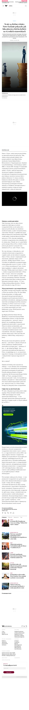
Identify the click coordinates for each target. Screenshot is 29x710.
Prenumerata (5, 643)
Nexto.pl (16, 643)
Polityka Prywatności (19, 631)
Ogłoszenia (4, 642)
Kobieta (14, 20)
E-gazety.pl (17, 642)
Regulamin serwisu (19, 634)
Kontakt (3, 632)
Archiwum (4, 644)
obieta (10, 6)
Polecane (10, 517)
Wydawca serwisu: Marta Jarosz (9, 654)
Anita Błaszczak (5, 150)
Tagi (21, 517)
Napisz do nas (5, 634)
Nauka (11, 542)
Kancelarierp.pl (18, 646)
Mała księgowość (18, 644)
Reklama (4, 640)
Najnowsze (16, 517)
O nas (3, 631)
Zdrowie (11, 552)
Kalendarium (17, 657)
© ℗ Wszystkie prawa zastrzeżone (9, 509)
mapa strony (4, 657)
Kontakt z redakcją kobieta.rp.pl (8, 655)
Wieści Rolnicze (18, 647)
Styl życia (12, 562)
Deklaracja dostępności (19, 636)
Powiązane (4, 517)
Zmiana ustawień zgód (19, 632)
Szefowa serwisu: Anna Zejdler (8, 652)
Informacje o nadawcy (19, 635)
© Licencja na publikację (7, 508)
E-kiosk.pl (16, 640)
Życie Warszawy (18, 648)
